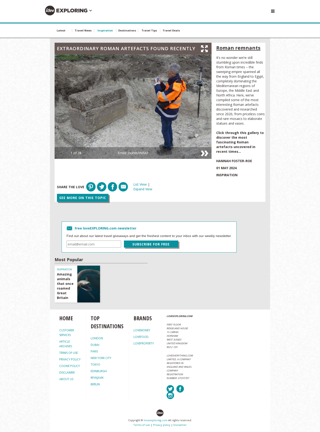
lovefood (141, 337)
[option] (133, 106)
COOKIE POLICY (69, 366)
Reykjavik (97, 378)
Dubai (95, 345)
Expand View (142, 189)
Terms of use (141, 425)
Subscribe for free (151, 244)
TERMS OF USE (68, 353)
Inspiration (105, 30)
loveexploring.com (155, 420)
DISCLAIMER (67, 373)
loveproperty (144, 343)
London (97, 338)
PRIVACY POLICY (70, 359)
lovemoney (142, 330)
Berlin (95, 384)
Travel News (83, 30)
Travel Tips (149, 30)
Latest (61, 30)
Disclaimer (180, 425)
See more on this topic (82, 197)
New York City (101, 358)
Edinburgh (99, 371)
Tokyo (95, 365)
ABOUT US (66, 379)
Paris (94, 351)
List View (140, 184)
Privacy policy (161, 425)
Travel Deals (171, 30)
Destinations (127, 30)
